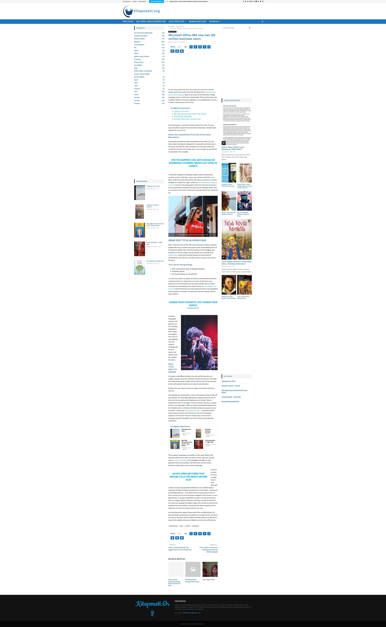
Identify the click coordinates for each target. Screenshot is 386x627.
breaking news (173, 526)
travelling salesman (193, 410)
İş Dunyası (137, 59)
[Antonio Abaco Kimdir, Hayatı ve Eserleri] (229, 201)
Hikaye (136, 53)
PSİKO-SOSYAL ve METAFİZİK (143, 71)
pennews (187, 526)
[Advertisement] (193, 72)
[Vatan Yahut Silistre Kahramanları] (244, 285)
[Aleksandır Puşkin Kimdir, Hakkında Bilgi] (229, 285)
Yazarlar (134, 1)
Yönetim (137, 103)
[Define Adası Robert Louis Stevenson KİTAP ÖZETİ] (237, 125)
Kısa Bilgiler (138, 65)
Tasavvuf (137, 89)
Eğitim (136, 50)
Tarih (136, 86)
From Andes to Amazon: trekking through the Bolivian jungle (208, 550)
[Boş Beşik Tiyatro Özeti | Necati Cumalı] (229, 173)
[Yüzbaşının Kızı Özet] (175, 433)
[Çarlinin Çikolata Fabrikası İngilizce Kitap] (244, 201)
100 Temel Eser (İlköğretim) (151, 21)
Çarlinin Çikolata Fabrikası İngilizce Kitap (243, 214)
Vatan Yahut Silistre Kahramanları (243, 297)
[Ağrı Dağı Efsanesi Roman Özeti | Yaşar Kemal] (175, 444)
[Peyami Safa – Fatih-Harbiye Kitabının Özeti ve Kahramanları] (244, 173)
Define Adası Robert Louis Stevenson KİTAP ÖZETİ (233, 148)
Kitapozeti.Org (152, 608)
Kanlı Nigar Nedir (209, 580)
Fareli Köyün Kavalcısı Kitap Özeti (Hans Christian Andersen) (236, 262)
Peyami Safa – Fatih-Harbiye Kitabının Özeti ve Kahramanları (244, 186)
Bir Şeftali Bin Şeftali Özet (183, 116)
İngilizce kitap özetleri (141, 56)
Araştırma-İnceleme (140, 36)
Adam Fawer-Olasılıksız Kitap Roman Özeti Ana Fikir (174, 582)
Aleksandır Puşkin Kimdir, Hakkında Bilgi (229, 297)
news (181, 526)
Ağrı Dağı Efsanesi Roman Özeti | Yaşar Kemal (190, 114)
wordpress (195, 526)
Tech (135, 92)
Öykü (135, 68)
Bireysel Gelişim (139, 39)
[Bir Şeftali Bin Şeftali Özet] (139, 267)
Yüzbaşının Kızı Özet (181, 111)
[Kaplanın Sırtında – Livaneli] (198, 433)
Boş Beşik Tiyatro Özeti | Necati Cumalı (187, 119)
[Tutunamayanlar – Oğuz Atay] (198, 444)
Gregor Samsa (173, 255)
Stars (136, 83)
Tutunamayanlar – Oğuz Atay (210, 441)
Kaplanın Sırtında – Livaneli (208, 431)
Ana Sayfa (128, 21)
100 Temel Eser (127, 1)
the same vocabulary (179, 460)
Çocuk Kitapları (139, 45)
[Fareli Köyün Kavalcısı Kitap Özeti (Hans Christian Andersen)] (237, 239)
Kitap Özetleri (142, 1)
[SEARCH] (249, 28)
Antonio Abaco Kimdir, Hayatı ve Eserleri (182, 1)
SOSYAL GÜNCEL (139, 77)
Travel (136, 94)
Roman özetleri (197, 21)
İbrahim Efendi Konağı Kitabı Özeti (192, 581)
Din (135, 47)
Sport (136, 80)
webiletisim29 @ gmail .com (192, 613)
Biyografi (137, 42)
